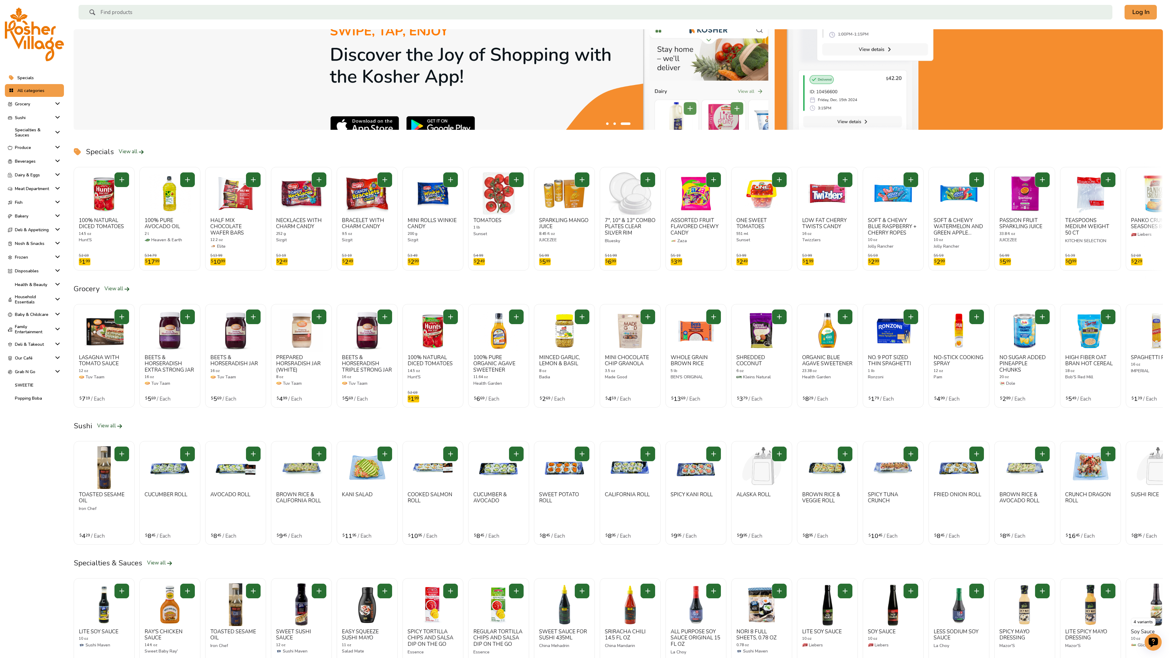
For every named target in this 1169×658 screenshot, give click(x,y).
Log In (1141, 12)
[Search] (92, 13)
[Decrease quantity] (121, 179)
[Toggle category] (56, 103)
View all (129, 152)
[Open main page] (34, 34)
